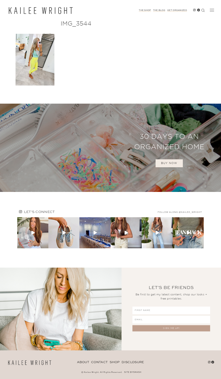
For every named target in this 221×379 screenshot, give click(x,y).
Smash (137, 372)
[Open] (32, 232)
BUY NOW (169, 163)
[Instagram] (45, 245)
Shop (114, 362)
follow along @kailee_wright (180, 212)
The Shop (145, 10)
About (83, 362)
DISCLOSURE (133, 362)
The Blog (159, 10)
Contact (99, 362)
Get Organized (177, 10)
